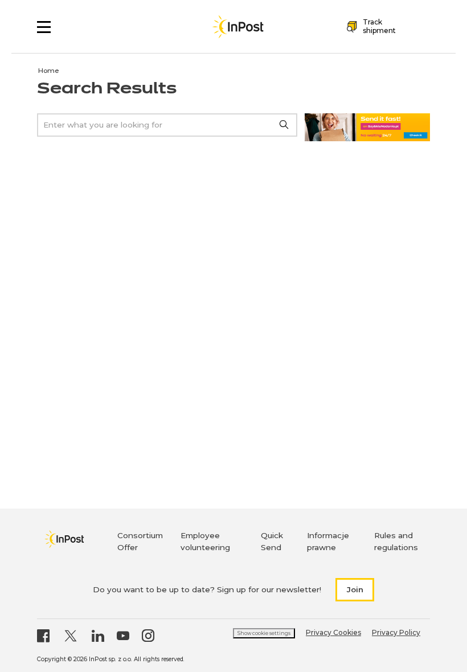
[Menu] (44, 27)
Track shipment (379, 26)
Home (48, 71)
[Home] (238, 27)
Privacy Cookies (333, 632)
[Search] (284, 125)
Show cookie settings (263, 633)
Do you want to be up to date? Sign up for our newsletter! (207, 589)
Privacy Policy (396, 632)
